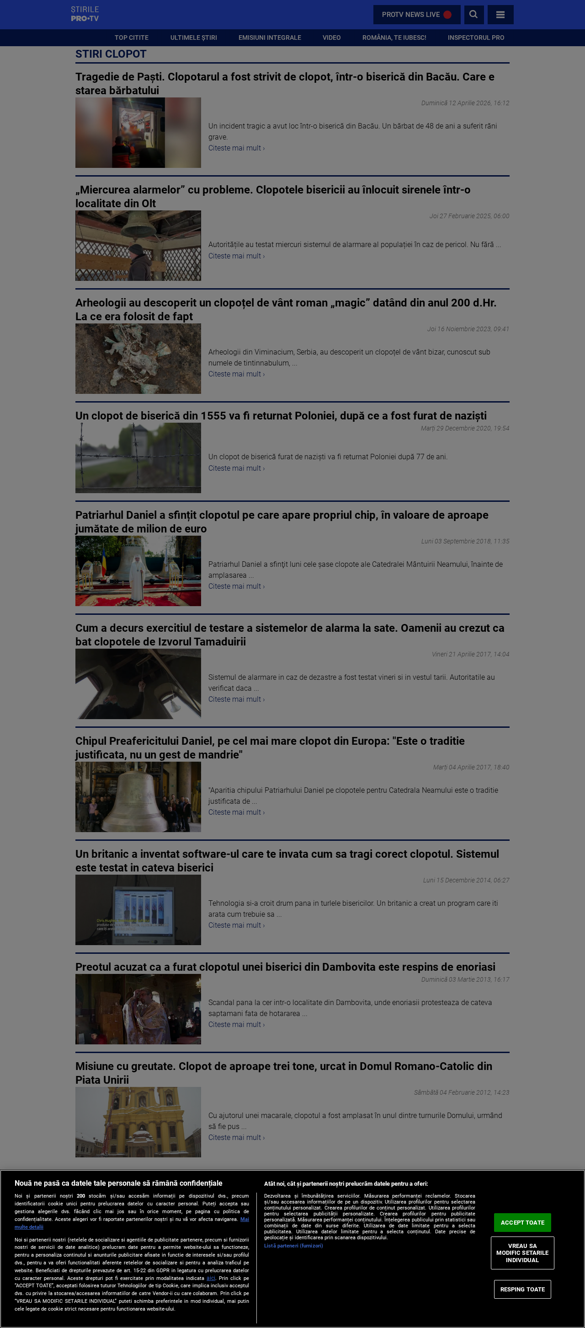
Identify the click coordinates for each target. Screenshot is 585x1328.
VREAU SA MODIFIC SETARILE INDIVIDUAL (522, 1252)
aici (211, 1278)
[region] (292, 1249)
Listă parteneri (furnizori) (293, 1246)
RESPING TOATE (522, 1288)
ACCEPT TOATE (522, 1222)
